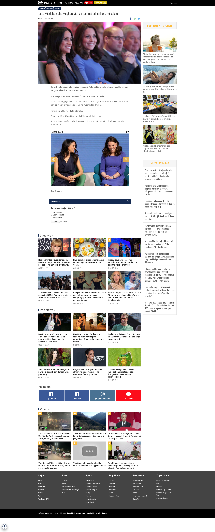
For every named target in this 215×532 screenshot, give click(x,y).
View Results (63, 221)
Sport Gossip (90, 502)
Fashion (112, 486)
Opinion (64, 480)
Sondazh (55, 201)
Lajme (46, 2)
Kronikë (41, 483)
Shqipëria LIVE (138, 486)
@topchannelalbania (103, 398)
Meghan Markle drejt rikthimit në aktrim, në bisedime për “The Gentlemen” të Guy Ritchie (87, 373)
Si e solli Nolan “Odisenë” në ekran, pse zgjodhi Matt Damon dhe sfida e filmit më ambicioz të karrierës (54, 296)
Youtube (88, 2)
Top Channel (51, 398)
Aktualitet (41, 486)
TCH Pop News (76, 398)
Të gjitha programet (140, 496)
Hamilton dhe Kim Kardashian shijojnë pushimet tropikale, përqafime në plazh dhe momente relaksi (88, 339)
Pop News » (47, 310)
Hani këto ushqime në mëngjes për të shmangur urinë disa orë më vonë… (88, 264)
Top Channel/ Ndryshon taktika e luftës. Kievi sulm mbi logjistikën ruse (89, 464)
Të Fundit (57, 8)
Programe (79, 2)
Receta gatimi (114, 496)
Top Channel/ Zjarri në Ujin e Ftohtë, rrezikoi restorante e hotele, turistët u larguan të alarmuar (54, 465)
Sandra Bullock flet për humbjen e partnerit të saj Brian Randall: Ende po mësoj (53, 373)
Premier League (91, 490)
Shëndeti (112, 490)
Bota (64, 475)
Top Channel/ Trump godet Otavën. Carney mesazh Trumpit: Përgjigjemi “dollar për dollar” (124, 436)
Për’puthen (137, 483)
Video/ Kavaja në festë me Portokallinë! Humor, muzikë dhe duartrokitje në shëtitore (122, 264)
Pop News (69, 2)
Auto (63, 493)
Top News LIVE (100, 2)
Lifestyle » (46, 235)
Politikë (40, 480)
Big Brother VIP (138, 480)
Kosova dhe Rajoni (68, 486)
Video (53, 2)
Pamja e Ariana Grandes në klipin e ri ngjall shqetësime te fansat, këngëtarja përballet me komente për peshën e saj (89, 297)
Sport (60, 2)
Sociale (40, 493)
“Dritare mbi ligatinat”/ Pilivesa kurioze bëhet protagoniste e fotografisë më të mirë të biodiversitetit (121, 374)
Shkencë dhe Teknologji (70, 490)
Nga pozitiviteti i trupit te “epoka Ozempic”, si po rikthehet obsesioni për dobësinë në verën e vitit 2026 (54, 264)
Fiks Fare (136, 490)
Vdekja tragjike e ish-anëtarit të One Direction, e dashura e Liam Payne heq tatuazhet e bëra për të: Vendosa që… (124, 297)
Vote (55, 222)
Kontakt (159, 486)
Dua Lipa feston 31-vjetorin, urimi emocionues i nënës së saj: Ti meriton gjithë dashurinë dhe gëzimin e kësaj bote (53, 339)
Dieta (111, 493)
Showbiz (112, 480)
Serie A (88, 496)
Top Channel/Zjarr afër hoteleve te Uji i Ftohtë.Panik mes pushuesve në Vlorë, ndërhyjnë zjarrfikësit (54, 436)
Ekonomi (41, 490)
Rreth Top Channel (163, 480)
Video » (45, 409)
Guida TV (136, 499)
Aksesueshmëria (162, 498)
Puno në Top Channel (163, 490)
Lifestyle (42, 8)
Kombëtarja (90, 480)
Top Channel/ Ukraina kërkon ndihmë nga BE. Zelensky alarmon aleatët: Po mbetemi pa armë (123, 465)
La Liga (88, 493)
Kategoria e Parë (91, 486)
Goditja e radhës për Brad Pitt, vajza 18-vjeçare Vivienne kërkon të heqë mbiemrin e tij (124, 338)
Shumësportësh (91, 499)
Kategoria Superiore (93, 483)
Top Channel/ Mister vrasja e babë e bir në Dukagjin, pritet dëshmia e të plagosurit (89, 436)
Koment (65, 483)
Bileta (158, 483)
